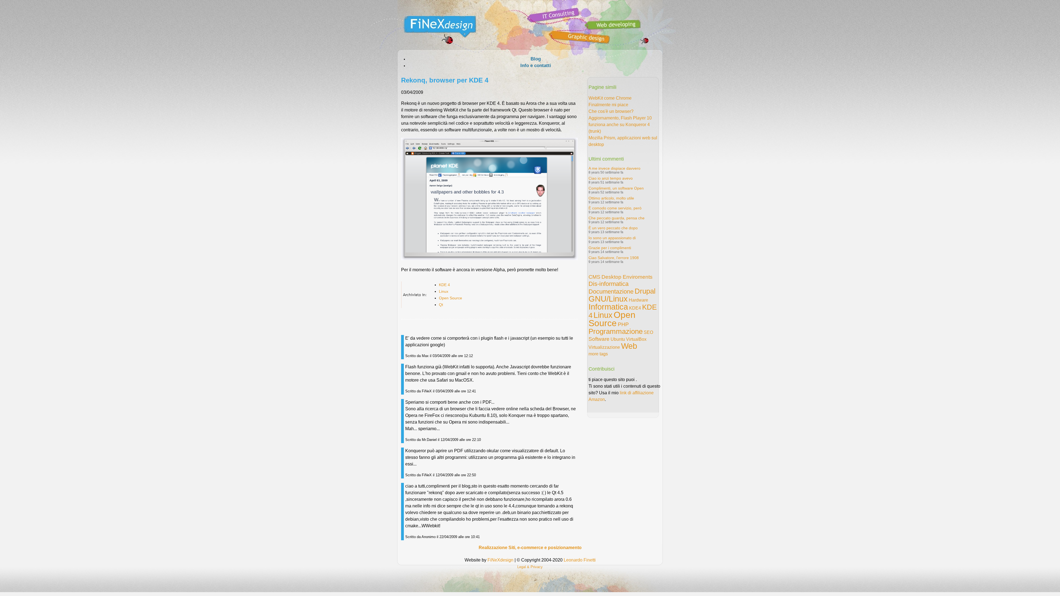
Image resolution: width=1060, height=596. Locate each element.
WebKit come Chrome (610, 98)
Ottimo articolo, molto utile (611, 198)
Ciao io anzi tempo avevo (611, 178)
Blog (536, 59)
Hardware (638, 300)
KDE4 (635, 308)
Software (599, 339)
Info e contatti (535, 65)
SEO (648, 332)
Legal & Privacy (530, 567)
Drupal (645, 291)
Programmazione (616, 331)
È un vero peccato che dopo (613, 228)
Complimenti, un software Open (616, 188)
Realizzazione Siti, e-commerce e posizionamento (530, 547)
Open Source (450, 298)
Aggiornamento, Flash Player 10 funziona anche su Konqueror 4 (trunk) (620, 125)
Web (629, 346)
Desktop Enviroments (627, 277)
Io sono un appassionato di (612, 238)
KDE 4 (444, 285)
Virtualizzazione (604, 347)
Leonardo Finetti (580, 560)
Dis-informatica (609, 283)
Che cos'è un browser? (611, 111)
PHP (623, 324)
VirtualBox (636, 339)
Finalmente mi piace (608, 104)
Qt (441, 304)
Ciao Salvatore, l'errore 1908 (614, 258)
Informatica (608, 306)
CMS (594, 277)
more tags (598, 354)
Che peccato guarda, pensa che (617, 218)
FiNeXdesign (500, 560)
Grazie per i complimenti (610, 248)
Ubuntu (618, 339)
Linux (443, 291)
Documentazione (611, 291)
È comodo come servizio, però (615, 208)
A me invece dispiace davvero (614, 168)
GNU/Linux (608, 298)
